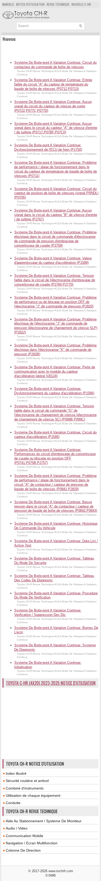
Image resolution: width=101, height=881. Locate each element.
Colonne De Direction (23, 850)
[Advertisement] (52, 50)
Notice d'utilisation (30, 4)
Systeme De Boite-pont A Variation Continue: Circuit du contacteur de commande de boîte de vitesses (55, 65)
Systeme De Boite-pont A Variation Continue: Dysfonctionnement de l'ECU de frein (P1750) (48, 147)
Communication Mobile (24, 836)
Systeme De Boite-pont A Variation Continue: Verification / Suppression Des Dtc (47, 612)
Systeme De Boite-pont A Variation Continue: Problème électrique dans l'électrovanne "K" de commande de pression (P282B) (55, 349)
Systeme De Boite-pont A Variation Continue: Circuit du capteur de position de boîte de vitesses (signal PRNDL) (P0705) (56, 193)
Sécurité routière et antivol (27, 781)
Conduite (13, 803)
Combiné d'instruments (25, 788)
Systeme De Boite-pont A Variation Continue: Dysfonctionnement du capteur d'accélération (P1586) (54, 391)
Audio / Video (16, 828)
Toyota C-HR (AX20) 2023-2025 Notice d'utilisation (51, 683)
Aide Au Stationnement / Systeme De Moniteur (44, 821)
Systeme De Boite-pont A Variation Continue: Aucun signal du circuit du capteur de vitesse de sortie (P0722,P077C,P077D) (53, 106)
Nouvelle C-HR (81, 4)
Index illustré (16, 773)
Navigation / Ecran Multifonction (31, 843)
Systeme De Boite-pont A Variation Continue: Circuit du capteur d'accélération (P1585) (55, 434)
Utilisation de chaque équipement (33, 795)
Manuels (8, 4)
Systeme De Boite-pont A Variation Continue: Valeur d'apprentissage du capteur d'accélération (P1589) (53, 260)
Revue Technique (58, 4)
